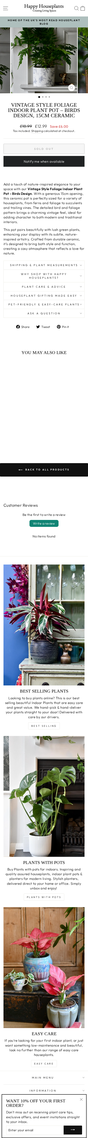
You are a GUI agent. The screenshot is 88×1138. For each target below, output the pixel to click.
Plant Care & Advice (44, 286)
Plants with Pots (44, 897)
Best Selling (44, 725)
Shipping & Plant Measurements (44, 265)
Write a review (44, 523)
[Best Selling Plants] (44, 625)
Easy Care (44, 1063)
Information (43, 1090)
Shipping (37, 131)
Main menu (43, 1077)
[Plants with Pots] (44, 796)
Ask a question (44, 313)
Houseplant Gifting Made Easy (44, 295)
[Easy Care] (44, 967)
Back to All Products (47, 469)
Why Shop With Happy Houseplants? (44, 276)
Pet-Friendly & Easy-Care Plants (44, 304)
